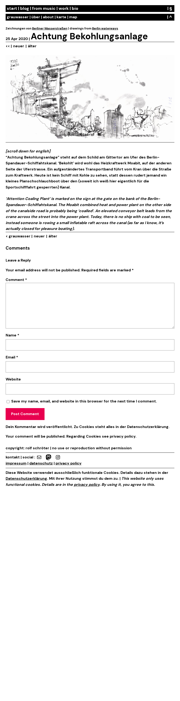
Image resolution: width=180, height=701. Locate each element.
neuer (18, 46)
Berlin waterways (105, 28)
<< (8, 46)
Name (12, 335)
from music (44, 8)
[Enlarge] (168, 61)
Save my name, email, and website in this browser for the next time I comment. (84, 401)
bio (75, 8)
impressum (16, 463)
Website (13, 379)
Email (12, 357)
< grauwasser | (19, 236)
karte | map (66, 17)
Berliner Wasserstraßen (49, 28)
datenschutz (41, 463)
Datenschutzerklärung (148, 426)
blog (24, 8)
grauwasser (18, 17)
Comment (16, 279)
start (12, 8)
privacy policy (122, 436)
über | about (42, 17)
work (64, 8)
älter (32, 46)
